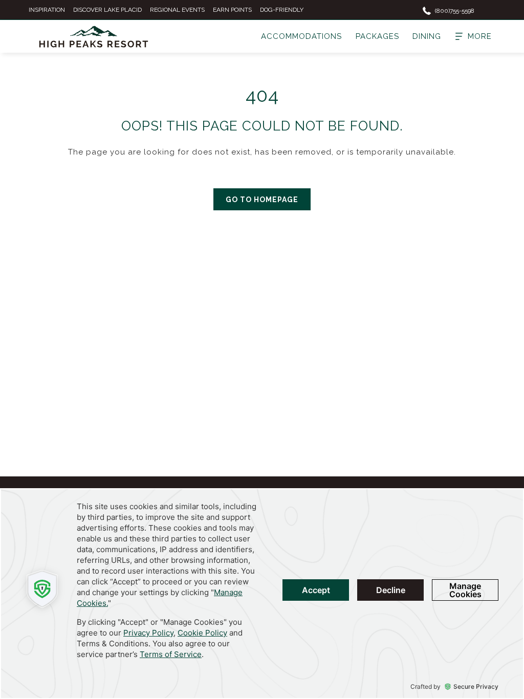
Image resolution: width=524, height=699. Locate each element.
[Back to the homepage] (94, 37)
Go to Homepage (262, 199)
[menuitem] (301, 36)
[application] (262, 593)
